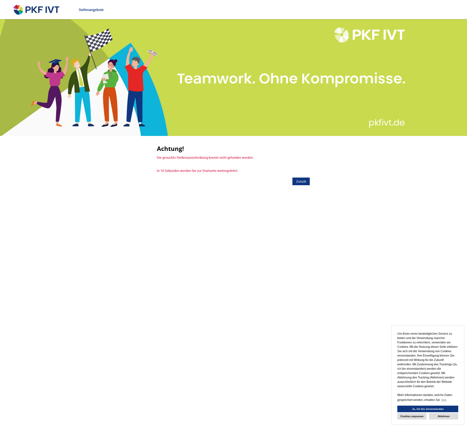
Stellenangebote (91, 9)
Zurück (301, 181)
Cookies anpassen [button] (412, 416)
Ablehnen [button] (444, 416)
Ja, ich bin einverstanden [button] (428, 408)
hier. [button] (444, 399)
